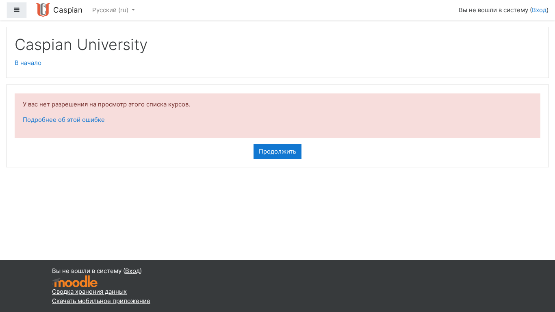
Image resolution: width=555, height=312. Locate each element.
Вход (539, 10)
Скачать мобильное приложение (101, 301)
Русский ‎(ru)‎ (111, 10)
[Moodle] (75, 281)
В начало (28, 63)
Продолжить (277, 151)
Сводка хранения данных (89, 291)
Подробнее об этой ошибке (64, 120)
